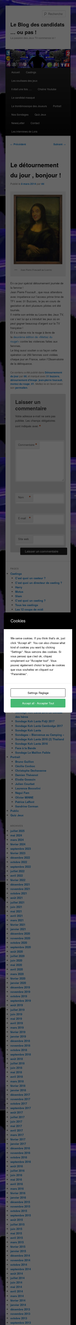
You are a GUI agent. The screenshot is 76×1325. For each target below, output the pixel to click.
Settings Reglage (38, 693)
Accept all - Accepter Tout (38, 703)
